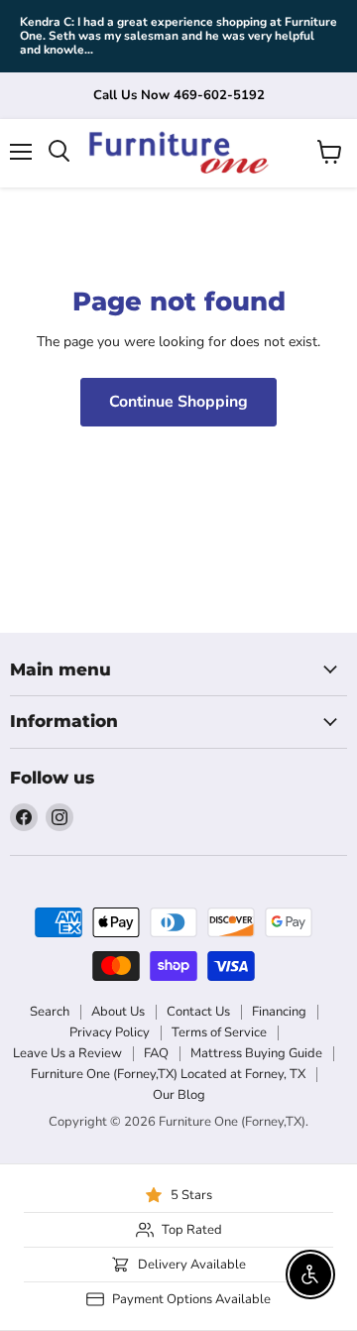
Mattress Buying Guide (256, 1053)
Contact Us (198, 1012)
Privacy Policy (109, 1032)
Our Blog (179, 1095)
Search (49, 1012)
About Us (118, 1012)
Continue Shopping (178, 402)
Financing (279, 1012)
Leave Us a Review (67, 1053)
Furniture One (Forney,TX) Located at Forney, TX (168, 1074)
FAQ (156, 1053)
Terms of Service (219, 1032)
